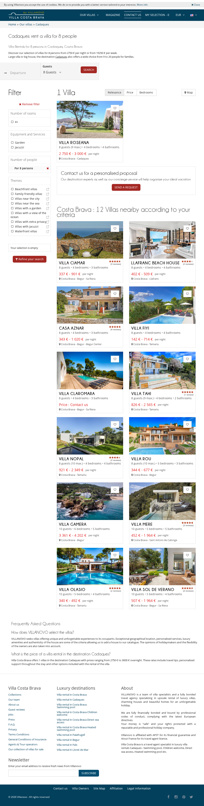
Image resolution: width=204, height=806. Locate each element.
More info (142, 4)
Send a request (126, 187)
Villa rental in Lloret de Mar (72, 749)
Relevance (114, 92)
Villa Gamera (72, 524)
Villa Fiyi (140, 328)
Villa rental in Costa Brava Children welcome (77, 713)
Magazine (113, 15)
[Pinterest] (183, 797)
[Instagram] (176, 797)
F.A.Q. (11, 724)
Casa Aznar (71, 328)
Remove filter (30, 104)
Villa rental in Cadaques (70, 699)
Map (189, 92)
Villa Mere (142, 524)
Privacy (12, 729)
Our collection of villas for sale (25, 749)
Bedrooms (146, 92)
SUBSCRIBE (88, 773)
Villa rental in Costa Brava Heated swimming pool (76, 728)
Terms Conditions (18, 734)
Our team (14, 699)
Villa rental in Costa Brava (72, 694)
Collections (14, 694)
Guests (47, 66)
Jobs (10, 714)
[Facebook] (168, 797)
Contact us (132, 15)
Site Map (99, 788)
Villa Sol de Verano (152, 589)
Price (130, 92)
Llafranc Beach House (155, 263)
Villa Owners (80, 788)
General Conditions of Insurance (27, 739)
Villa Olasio (72, 589)
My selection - (157, 15)
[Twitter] (191, 797)
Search (88, 70)
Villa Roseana (74, 142)
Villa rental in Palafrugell (71, 735)
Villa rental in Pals (67, 745)
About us (13, 704)
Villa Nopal (71, 459)
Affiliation (116, 788)
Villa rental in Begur (68, 740)
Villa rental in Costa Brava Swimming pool (72, 706)
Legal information (139, 788)
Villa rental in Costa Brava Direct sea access (78, 721)
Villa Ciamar (72, 263)
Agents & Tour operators (22, 744)
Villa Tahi (141, 393)
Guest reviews (16, 709)
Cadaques (61, 56)
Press (11, 719)
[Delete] (48, 168)
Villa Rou (141, 459)
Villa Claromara (77, 393)
